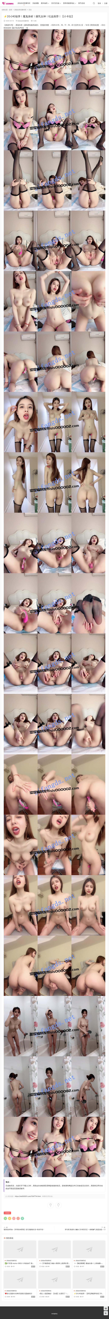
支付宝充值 (55, 3)
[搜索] (94, 3)
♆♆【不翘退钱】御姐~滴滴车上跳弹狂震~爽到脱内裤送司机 (54, 1263)
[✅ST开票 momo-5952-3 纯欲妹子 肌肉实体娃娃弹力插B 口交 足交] (20, 1249)
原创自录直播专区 (24, 3)
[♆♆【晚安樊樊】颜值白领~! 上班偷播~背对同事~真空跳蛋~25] (89, 1249)
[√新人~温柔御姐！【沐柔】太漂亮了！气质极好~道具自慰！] (54, 1280)
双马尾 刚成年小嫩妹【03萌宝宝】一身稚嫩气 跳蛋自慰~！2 (85, 1229)
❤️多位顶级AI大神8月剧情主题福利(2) (18, 1294)
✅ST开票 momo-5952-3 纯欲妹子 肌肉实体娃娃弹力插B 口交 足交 (19, 1263)
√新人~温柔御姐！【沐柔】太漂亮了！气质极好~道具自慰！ (54, 1294)
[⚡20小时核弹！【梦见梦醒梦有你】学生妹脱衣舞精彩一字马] (89, 1280)
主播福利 (7, 1213)
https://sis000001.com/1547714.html (28, 1196)
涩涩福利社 (8, 3)
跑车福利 (44, 3)
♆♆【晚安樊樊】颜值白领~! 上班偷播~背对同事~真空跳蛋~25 (88, 1263)
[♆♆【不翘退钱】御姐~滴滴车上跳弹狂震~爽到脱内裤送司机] (54, 1249)
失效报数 (35, 3)
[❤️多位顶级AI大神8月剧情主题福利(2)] (20, 1280)
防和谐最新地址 (68, 3)
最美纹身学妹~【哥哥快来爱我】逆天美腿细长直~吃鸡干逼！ (24, 1229)
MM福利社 (54, 1314)
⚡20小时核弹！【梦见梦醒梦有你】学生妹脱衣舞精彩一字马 (88, 1294)
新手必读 (81, 3)
